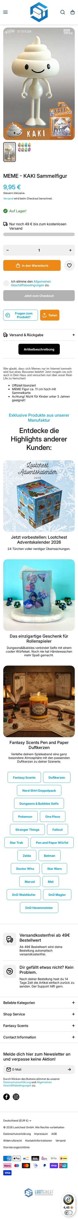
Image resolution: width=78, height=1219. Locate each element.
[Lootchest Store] (39, 12)
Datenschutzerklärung (17, 1082)
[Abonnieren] (69, 1069)
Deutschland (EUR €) (15, 1120)
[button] (72, 12)
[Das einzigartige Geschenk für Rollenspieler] (39, 595)
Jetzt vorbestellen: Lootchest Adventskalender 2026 (39, 540)
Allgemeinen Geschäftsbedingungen (31, 283)
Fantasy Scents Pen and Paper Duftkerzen (39, 745)
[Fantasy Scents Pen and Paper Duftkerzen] (39, 701)
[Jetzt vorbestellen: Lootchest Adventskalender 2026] (39, 496)
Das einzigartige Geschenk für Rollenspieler (39, 639)
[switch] (68, 1212)
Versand (8, 198)
